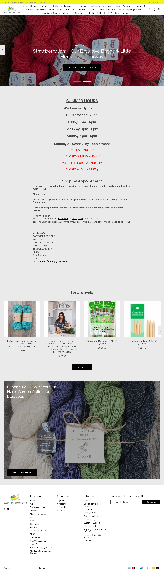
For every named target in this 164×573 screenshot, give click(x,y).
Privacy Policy (90, 513)
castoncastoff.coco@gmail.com (50, 261)
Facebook (63, 218)
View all (82, 367)
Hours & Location (107, 9)
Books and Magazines (39, 507)
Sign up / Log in (155, 2)
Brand (32, 500)
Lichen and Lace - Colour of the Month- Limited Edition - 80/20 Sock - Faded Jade (22, 344)
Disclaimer (88, 509)
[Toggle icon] (149, 9)
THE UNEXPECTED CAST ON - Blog (103, 13)
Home (24, 6)
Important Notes (91, 526)
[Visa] (137, 568)
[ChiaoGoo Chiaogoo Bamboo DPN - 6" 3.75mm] (142, 319)
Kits (118, 6)
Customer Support (92, 523)
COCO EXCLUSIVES (87, 9)
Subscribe (151, 502)
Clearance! (140, 6)
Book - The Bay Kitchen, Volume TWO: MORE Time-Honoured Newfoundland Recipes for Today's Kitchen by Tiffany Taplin (62, 346)
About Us (127, 6)
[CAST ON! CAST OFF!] (11, 9)
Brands (125, 13)
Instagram (77, 218)
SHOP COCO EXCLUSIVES (82, 67)
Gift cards (79, 13)
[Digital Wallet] (147, 568)
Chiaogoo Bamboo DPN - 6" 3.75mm (142, 342)
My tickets (61, 507)
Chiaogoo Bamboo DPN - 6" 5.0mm (102, 342)
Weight (33, 504)
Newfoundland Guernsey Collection (54, 13)
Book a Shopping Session (129, 9)
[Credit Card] (129, 568)
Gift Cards (88, 540)
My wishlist (61, 510)
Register (60, 500)
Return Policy (89, 519)
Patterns (29, 9)
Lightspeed (46, 568)
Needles (33, 510)
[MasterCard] (133, 568)
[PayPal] (153, 568)
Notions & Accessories (39, 514)
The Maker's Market (45, 9)
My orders (61, 504)
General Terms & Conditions (91, 505)
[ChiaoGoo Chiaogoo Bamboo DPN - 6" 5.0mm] (102, 319)
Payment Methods (91, 516)
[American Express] (141, 568)
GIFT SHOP (70, 9)
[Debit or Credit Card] (157, 568)
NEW (59, 9)
